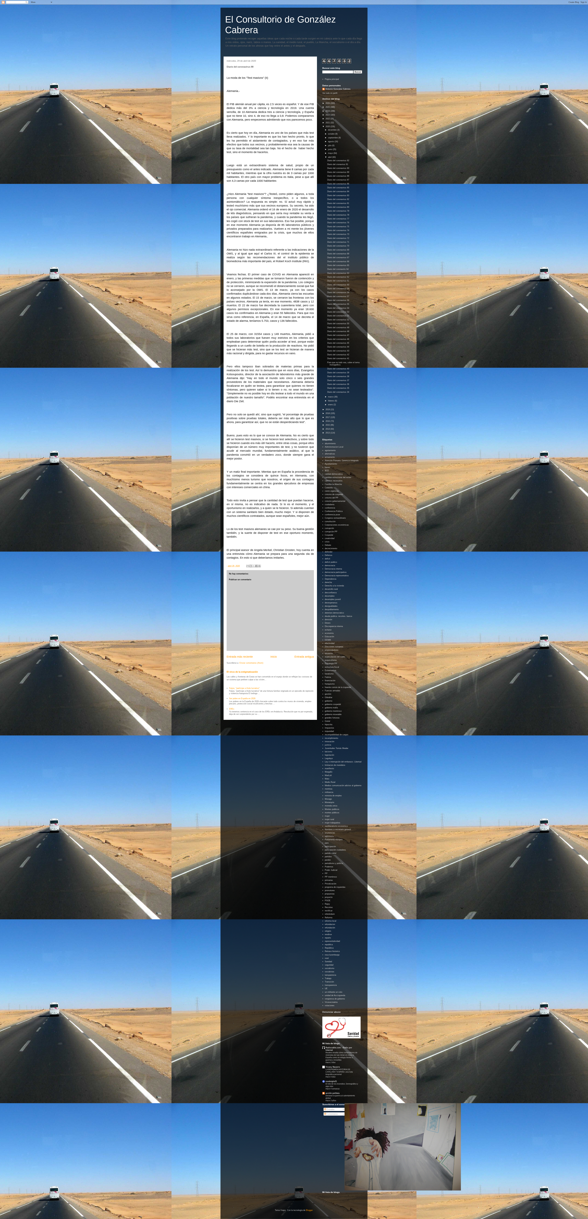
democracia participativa (335, 572)
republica (329, 944)
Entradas (330, 1109)
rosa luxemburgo (332, 955)
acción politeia (332, 1093)
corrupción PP (331, 531)
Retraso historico (332, 951)
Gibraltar (328, 697)
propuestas (330, 894)
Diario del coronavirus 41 (338, 358)
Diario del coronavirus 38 (338, 376)
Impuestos (329, 728)
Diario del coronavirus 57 (338, 296)
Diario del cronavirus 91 (337, 164)
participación (330, 846)
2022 (328, 119)
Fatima (328, 677)
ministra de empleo (333, 795)
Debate (328, 545)
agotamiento (330, 450)
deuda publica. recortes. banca (338, 616)
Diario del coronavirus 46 (338, 339)
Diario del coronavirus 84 (338, 191)
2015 (328, 425)
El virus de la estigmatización (242, 671)
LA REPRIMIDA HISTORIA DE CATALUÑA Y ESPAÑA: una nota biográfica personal (339, 1071)
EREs (231, 709)
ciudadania (329, 504)
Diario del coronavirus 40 (338, 369)
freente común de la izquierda (338, 687)
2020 (328, 126)
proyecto (328, 897)
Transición (329, 982)
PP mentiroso (331, 877)
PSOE (327, 900)
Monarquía (329, 802)
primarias (329, 880)
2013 (328, 433)
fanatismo (329, 674)
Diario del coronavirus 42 (338, 354)
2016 (328, 421)
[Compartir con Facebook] (256, 566)
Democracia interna (333, 569)
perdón (328, 860)
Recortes (329, 907)
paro (327, 843)
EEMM (328, 640)
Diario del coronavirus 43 (338, 351)
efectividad (329, 643)
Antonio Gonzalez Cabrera (337, 89)
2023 (328, 115)
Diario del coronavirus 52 (338, 316)
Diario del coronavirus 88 (338, 176)
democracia (330, 565)
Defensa (328, 555)
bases (327, 467)
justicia (328, 745)
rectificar (328, 911)
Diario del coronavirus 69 (338, 250)
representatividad (332, 941)
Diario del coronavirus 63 (338, 273)
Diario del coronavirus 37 (338, 380)
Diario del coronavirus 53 (338, 312)
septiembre (333, 138)
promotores (330, 890)
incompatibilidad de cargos (336, 734)
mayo (331, 153)
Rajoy (327, 904)
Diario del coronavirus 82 (338, 199)
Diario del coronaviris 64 (338, 269)
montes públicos (332, 812)
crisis (327, 542)
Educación (329, 636)
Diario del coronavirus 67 (338, 257)
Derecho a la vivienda (334, 586)
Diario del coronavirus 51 (338, 320)
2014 (328, 429)
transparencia (331, 985)
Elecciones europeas (334, 647)
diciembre (332, 130)
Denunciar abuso (331, 1012)
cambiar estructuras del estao (338, 477)
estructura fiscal (332, 667)
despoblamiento (332, 609)
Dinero (327, 623)
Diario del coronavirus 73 (338, 234)
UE (326, 988)
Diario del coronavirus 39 (338, 372)
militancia (329, 792)
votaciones (329, 1005)
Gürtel (327, 721)
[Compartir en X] (253, 566)
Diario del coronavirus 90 (338, 168)
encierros (329, 653)
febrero (331, 401)
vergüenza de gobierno (335, 999)
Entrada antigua (304, 656)
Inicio (273, 656)
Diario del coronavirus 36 (338, 384)
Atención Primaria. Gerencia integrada (341, 460)
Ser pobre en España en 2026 (242, 698)
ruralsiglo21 (331, 1081)
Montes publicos (332, 809)
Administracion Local (334, 447)
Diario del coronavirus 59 (338, 288)
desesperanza (331, 603)
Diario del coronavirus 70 (338, 246)
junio (330, 149)
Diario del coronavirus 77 (338, 219)
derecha (328, 582)
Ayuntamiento (331, 464)
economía (329, 633)
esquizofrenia (331, 660)
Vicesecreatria (331, 1002)
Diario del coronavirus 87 (338, 180)
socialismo (329, 968)
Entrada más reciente (240, 656)
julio (330, 145)
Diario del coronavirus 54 (338, 308)
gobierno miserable (333, 714)
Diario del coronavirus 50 (338, 323)
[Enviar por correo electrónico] (247, 566)
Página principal (332, 79)
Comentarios (332, 1114)
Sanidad (328, 961)
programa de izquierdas (335, 887)
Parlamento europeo (334, 839)
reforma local (330, 921)
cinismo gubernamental (335, 501)
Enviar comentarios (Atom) (251, 663)
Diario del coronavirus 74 (338, 230)
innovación (329, 741)
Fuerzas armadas (332, 690)
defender (328, 552)
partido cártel (330, 853)
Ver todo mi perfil (329, 93)
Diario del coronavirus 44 (338, 347)
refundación (330, 928)
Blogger (309, 1210)
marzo (331, 397)
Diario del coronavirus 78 (338, 215)
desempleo (329, 596)
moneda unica (331, 806)
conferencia (330, 508)
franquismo (330, 684)
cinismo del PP (331, 498)
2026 (328, 103)
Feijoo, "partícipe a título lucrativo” (244, 688)
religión (328, 931)
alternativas (330, 454)
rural (327, 958)
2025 (328, 107)
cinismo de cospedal (334, 494)
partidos (328, 856)
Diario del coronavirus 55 (338, 304)
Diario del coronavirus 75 (338, 226)
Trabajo (328, 978)
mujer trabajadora (332, 823)
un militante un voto (333, 992)
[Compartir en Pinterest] (259, 566)
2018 (328, 413)
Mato (327, 779)
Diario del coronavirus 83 (338, 195)
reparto (328, 938)
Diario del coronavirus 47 (338, 335)
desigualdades (331, 606)
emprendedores (331, 650)
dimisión (328, 619)
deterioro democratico (334, 613)
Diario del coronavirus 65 (338, 265)
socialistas (329, 971)
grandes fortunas (332, 718)
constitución (330, 521)
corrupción (329, 528)
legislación (329, 755)
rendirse (328, 934)
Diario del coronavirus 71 (338, 242)
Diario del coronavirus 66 (338, 261)
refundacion (330, 924)
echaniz (328, 630)
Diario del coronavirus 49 (338, 327)
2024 (328, 111)
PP (326, 873)
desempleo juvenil (333, 599)
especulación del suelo (335, 657)
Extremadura (330, 670)
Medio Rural (330, 782)
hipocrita (328, 724)
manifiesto (329, 768)
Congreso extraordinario (335, 518)
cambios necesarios (334, 481)
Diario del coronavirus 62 (338, 277)
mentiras (328, 789)
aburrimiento (330, 443)
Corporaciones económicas (337, 525)
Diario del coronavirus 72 (338, 238)
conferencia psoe (332, 514)
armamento (330, 457)
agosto (331, 141)
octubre (331, 134)
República (329, 948)
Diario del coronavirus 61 (338, 281)
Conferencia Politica (334, 511)
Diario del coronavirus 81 (338, 203)
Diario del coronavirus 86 (338, 184)
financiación (330, 680)
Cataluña (329, 487)
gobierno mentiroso (333, 711)
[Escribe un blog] (250, 566)
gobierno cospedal (333, 704)
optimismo (329, 836)
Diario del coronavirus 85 (338, 187)
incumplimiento (331, 738)
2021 (328, 123)
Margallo (328, 772)
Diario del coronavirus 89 (338, 172)
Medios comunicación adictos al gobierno (343, 785)
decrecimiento (331, 548)
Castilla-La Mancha (333, 484)
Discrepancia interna (334, 626)
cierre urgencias (332, 491)
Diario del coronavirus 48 (338, 331)
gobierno (328, 701)
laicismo (328, 751)
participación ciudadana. (335, 850)
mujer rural (329, 819)
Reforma (328, 917)
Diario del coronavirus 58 (338, 292)
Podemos (329, 867)
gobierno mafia (331, 707)
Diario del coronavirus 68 (338, 254)
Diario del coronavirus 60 (338, 285)
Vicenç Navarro (333, 1067)
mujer (327, 816)
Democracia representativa (337, 575)
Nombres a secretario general (338, 829)
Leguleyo (329, 758)
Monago (328, 799)
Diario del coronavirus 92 (338, 160)
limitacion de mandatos (335, 765)
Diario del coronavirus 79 (338, 211)
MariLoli (328, 775)
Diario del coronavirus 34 (338, 392)
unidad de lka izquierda (335, 995)
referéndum (330, 914)
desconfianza (331, 592)
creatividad (329, 538)
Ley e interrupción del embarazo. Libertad (343, 762)
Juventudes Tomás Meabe (336, 748)
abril (330, 157)
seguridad (329, 965)
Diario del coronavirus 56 (338, 300)
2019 (328, 409)
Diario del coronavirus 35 (338, 388)
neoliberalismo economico (336, 826)
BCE (327, 470)
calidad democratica (334, 474)
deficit (327, 559)
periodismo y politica (334, 863)
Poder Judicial (331, 870)
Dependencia (330, 579)
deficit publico (331, 562)
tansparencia (330, 975)
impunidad (329, 731)
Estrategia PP (331, 663)
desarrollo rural (331, 589)
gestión (328, 694)
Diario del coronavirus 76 (338, 222)
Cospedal (329, 535)
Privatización (330, 884)
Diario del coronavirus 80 (338, 207)
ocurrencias (330, 833)
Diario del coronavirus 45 (338, 343)
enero (331, 404)
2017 (328, 417)
